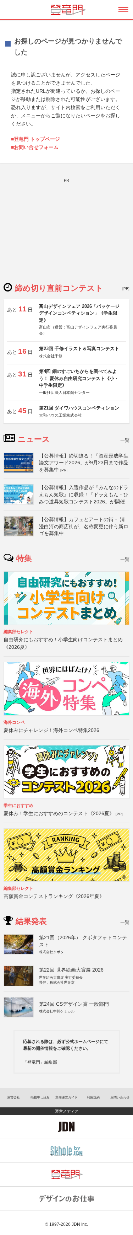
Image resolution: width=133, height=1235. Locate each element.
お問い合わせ (119, 1097)
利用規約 (93, 1097)
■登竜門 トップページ (35, 139)
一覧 (124, 440)
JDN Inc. (80, 1224)
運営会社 (13, 1097)
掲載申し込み (40, 1097)
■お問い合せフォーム (35, 147)
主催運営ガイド (66, 1097)
